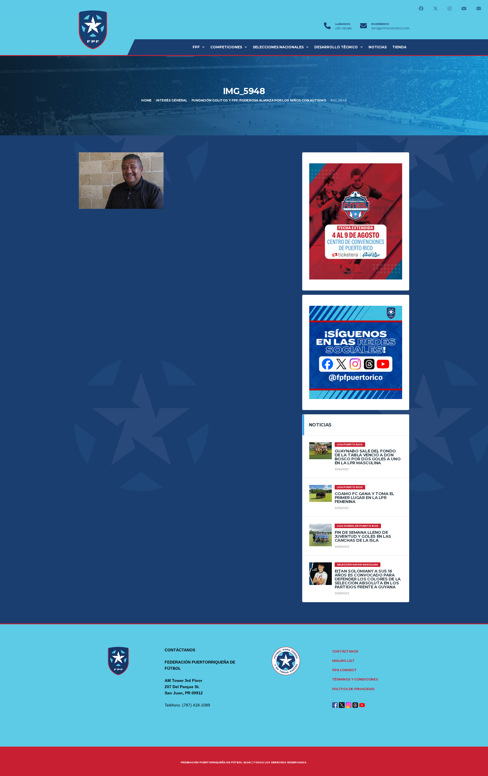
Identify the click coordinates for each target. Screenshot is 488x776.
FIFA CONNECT (344, 670)
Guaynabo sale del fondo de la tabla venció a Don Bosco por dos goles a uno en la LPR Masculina (368, 456)
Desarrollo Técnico (336, 47)
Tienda (399, 47)
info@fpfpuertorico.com (390, 28)
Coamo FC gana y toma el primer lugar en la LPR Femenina (364, 497)
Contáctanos (345, 651)
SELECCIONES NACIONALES (278, 47)
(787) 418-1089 (343, 28)
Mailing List (343, 661)
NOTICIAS (378, 47)
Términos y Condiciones (355, 679)
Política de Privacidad (353, 689)
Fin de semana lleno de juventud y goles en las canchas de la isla (363, 536)
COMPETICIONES (226, 47)
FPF (196, 47)
